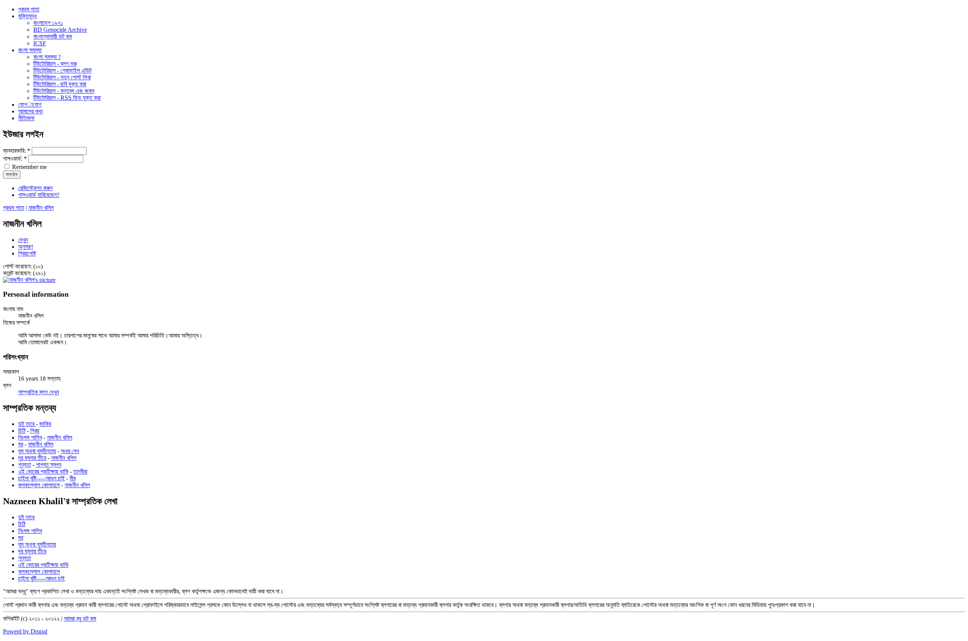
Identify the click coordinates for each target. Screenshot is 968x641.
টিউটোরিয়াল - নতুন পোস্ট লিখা (62, 77)
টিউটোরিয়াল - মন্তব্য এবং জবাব (63, 91)
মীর (73, 478)
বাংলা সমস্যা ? (47, 57)
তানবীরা (80, 471)
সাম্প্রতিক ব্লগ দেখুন (38, 392)
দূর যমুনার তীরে (32, 458)
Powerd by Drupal (25, 631)
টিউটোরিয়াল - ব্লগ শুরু (55, 63)
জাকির (45, 424)
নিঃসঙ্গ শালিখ (30, 437)
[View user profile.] (29, 280)
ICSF (39, 43)
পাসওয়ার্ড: (15, 158)
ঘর (20, 444)
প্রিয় (34, 430)
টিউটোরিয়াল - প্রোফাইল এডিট (62, 70)
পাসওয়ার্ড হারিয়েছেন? (38, 195)
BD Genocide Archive (60, 29)
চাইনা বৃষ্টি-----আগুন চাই (41, 478)
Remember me (29, 167)
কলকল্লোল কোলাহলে (39, 485)
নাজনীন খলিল (41, 207)
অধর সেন (70, 451)
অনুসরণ (25, 246)
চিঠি (21, 430)
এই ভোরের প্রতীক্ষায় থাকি (43, 471)
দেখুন (23, 240)
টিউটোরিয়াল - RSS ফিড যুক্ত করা (67, 97)
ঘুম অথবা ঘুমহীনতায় (37, 451)
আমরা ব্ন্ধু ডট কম (80, 618)
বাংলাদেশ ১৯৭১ (48, 23)
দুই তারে (27, 424)
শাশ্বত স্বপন (48, 464)
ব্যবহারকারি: (16, 150)
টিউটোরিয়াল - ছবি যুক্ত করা (59, 84)
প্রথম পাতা (13, 207)
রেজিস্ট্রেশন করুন (35, 188)
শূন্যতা (24, 464)
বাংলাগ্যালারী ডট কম (52, 36)
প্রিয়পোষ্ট (27, 253)
